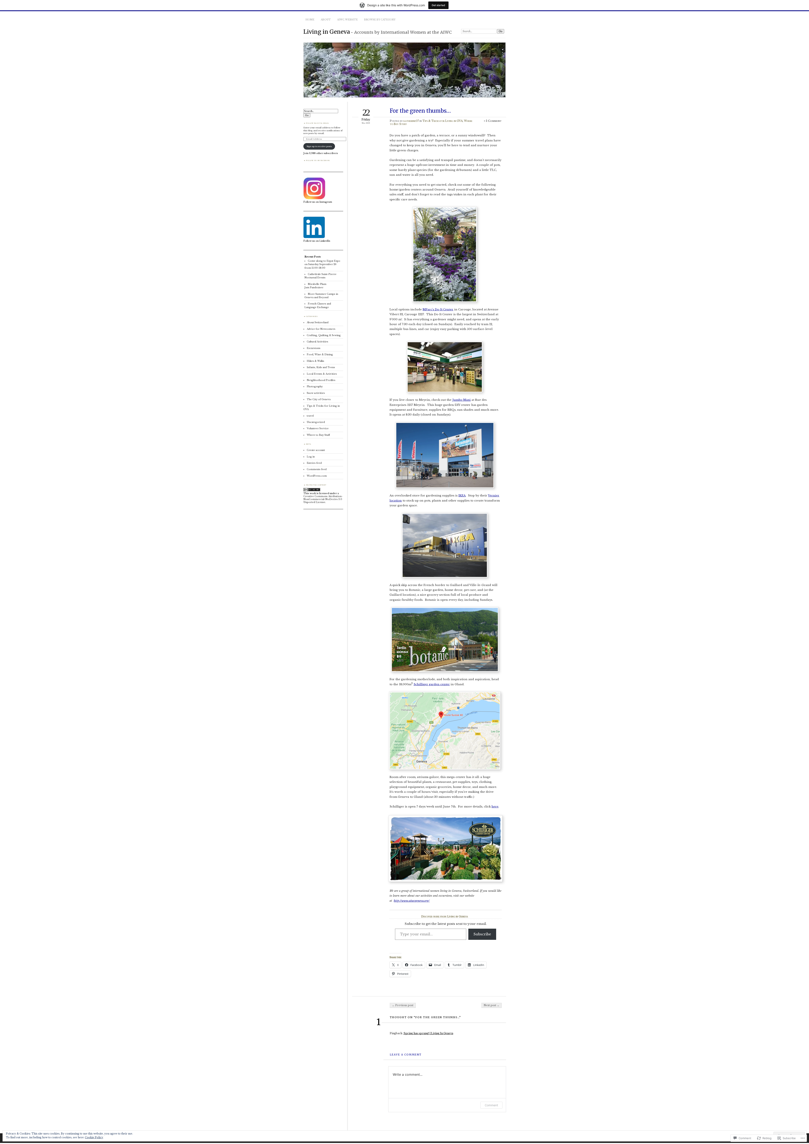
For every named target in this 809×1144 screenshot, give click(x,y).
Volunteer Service (318, 428)
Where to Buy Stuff (318, 434)
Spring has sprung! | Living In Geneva (428, 1033)
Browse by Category (379, 19)
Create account (316, 450)
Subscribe (482, 934)
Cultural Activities (317, 341)
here (495, 806)
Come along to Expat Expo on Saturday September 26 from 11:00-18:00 (322, 264)
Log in (311, 456)
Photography (315, 386)
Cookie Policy (94, 1137)
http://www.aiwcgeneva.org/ (412, 901)
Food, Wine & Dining (320, 354)
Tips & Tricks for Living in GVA (442, 120)
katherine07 (411, 120)
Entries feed (314, 462)
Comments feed (317, 469)
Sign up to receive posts (319, 146)
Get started (438, 5)
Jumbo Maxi (461, 400)
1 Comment (494, 120)
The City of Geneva (319, 399)
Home (309, 19)
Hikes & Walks (315, 360)
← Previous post (402, 1005)
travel (310, 415)
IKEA (462, 495)
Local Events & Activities (322, 373)
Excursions (313, 348)
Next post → (491, 1005)
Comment (491, 1105)
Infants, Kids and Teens (321, 367)
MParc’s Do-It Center (438, 309)
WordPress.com (317, 475)
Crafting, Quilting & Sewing (324, 335)
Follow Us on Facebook (318, 160)
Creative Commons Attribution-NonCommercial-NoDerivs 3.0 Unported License (323, 499)
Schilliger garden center (432, 684)
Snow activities (316, 393)
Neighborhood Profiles (321, 380)
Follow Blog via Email (317, 123)
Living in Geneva (326, 31)
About (326, 19)
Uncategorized (316, 422)
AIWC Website (347, 19)
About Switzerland (317, 322)
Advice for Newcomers (321, 328)
